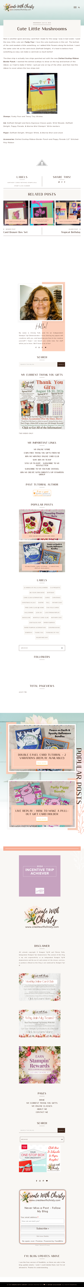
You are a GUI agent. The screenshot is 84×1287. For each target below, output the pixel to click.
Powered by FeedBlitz (53, 1241)
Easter (41, 602)
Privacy (47, 1245)
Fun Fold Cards (53, 607)
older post (74, 229)
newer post (10, 229)
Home (42, 1100)
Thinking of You (52, 632)
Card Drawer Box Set (15, 232)
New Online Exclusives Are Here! (42, 536)
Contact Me (42, 1112)
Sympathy (28, 632)
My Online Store (42, 449)
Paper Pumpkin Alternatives (35, 627)
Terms (41, 1245)
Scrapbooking (54, 627)
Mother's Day (56, 617)
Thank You (39, 632)
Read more (41, 763)
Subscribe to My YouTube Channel (42, 469)
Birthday (11, 182)
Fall (48, 602)
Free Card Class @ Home (34, 607)
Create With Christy (20, 1284)
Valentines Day (42, 637)
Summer (27, 186)
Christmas (56, 597)
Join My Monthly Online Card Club (42, 456)
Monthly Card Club (41, 617)
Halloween (29, 612)
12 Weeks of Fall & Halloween (36, 587)
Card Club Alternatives (33, 597)
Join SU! (39, 612)
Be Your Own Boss (37, 592)
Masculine (26, 617)
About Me (42, 1109)
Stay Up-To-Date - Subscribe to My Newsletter (42, 464)
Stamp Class (19, 186)
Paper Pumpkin (49, 622)
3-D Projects (55, 587)
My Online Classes (42, 1106)
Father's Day (57, 602)
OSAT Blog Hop (35, 622)
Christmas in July (29, 602)
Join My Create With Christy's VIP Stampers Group (42, 473)
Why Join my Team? (42, 460)
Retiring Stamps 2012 (29, 182)
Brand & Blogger (54, 1284)
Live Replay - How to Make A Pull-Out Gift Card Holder (42, 812)
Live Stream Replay (52, 612)
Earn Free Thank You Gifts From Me (42, 453)
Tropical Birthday (71, 232)
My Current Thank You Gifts (42, 1103)
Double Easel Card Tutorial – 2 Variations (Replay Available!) (42, 567)
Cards (17, 182)
